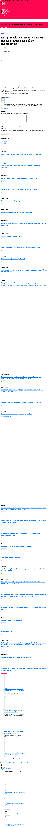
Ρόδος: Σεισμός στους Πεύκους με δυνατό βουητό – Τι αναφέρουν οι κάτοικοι (23, 283)
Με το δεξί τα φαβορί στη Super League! (13, 259)
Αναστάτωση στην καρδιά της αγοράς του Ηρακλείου (16, 212)
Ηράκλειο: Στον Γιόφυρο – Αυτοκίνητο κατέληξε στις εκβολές (19, 190)
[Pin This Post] (25, 781)
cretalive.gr (3, 95)
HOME (3, 2)
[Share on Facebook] (25, 778)
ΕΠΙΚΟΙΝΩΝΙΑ (4, 13)
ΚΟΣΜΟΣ (4, 12)
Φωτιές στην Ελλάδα (7, 632)
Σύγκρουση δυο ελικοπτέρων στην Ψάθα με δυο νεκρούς (17, 546)
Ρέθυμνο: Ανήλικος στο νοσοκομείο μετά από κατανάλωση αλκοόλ (20, 247)
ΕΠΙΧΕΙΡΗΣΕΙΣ (5, 9)
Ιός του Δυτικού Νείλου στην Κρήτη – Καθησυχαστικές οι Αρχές (19, 178)
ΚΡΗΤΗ (3, 4)
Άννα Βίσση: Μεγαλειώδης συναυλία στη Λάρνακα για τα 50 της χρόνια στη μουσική (15, 793)
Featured (8, 97)
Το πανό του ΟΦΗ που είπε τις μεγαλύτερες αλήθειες (16, 414)
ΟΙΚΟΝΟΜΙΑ (4, 10)
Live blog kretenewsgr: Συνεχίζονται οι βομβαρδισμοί (16, 657)
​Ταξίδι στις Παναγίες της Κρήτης (10, 557)
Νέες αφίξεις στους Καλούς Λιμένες (11, 236)
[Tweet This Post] (25, 780)
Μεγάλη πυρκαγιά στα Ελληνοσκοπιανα (12, 620)
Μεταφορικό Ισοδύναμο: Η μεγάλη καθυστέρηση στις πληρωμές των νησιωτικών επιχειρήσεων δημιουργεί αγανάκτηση (21, 377)
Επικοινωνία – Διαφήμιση (7, 769)
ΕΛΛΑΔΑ (4, 5)
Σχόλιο (3, 122)
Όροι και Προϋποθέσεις (6, 768)
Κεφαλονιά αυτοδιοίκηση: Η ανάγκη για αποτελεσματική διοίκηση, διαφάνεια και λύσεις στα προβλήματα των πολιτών (23, 508)
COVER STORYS (5, 3)
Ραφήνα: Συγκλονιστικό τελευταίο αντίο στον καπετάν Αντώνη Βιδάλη (21, 402)
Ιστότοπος (3, 128)
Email (2, 126)
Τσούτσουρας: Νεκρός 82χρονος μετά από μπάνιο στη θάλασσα (19, 201)
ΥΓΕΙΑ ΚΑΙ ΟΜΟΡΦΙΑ (6, 11)
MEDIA (3, 8)
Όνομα (2, 124)
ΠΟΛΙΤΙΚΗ (4, 7)
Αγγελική (3, 102)
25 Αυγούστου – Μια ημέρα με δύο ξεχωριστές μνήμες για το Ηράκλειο (22, 154)
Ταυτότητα (4, 767)
